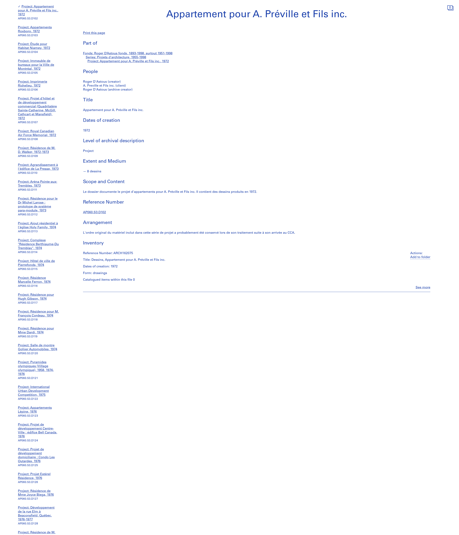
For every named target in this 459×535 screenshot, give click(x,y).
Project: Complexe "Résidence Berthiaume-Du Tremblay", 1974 (38, 244)
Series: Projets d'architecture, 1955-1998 (116, 57)
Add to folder (420, 257)
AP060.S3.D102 (94, 212)
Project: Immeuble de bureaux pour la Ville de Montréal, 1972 (36, 65)
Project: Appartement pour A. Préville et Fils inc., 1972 (38, 10)
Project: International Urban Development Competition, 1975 (34, 391)
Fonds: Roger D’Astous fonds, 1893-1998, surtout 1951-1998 (127, 53)
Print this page (94, 33)
